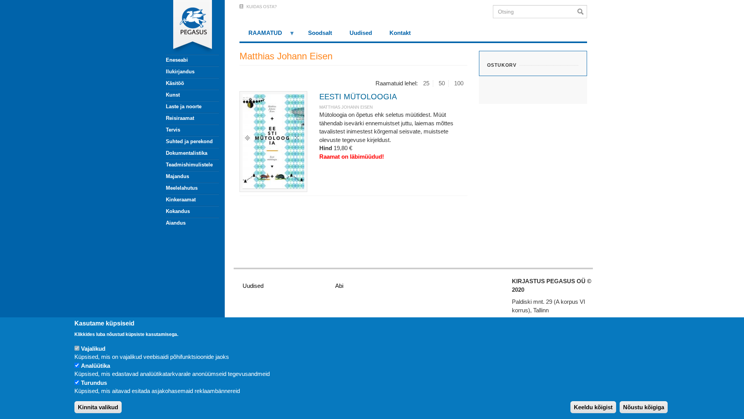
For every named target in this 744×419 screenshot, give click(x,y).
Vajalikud (93, 348)
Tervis (173, 130)
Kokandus (178, 211)
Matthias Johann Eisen (346, 107)
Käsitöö (175, 83)
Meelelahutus (182, 188)
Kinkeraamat (181, 200)
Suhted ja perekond (189, 141)
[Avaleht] (188, 27)
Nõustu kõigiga (643, 407)
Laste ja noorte (184, 106)
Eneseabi (177, 60)
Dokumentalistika (186, 153)
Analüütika (95, 365)
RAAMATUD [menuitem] (260, 35)
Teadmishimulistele (189, 165)
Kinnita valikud (98, 407)
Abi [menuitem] (339, 285)
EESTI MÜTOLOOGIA (358, 96)
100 (458, 83)
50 (442, 83)
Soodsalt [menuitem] (320, 32)
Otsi (582, 11)
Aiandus (176, 223)
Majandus (177, 176)
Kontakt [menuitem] (400, 32)
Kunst (173, 95)
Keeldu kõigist (593, 407)
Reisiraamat (180, 118)
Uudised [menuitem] (361, 32)
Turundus (94, 382)
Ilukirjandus (180, 71)
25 (426, 83)
